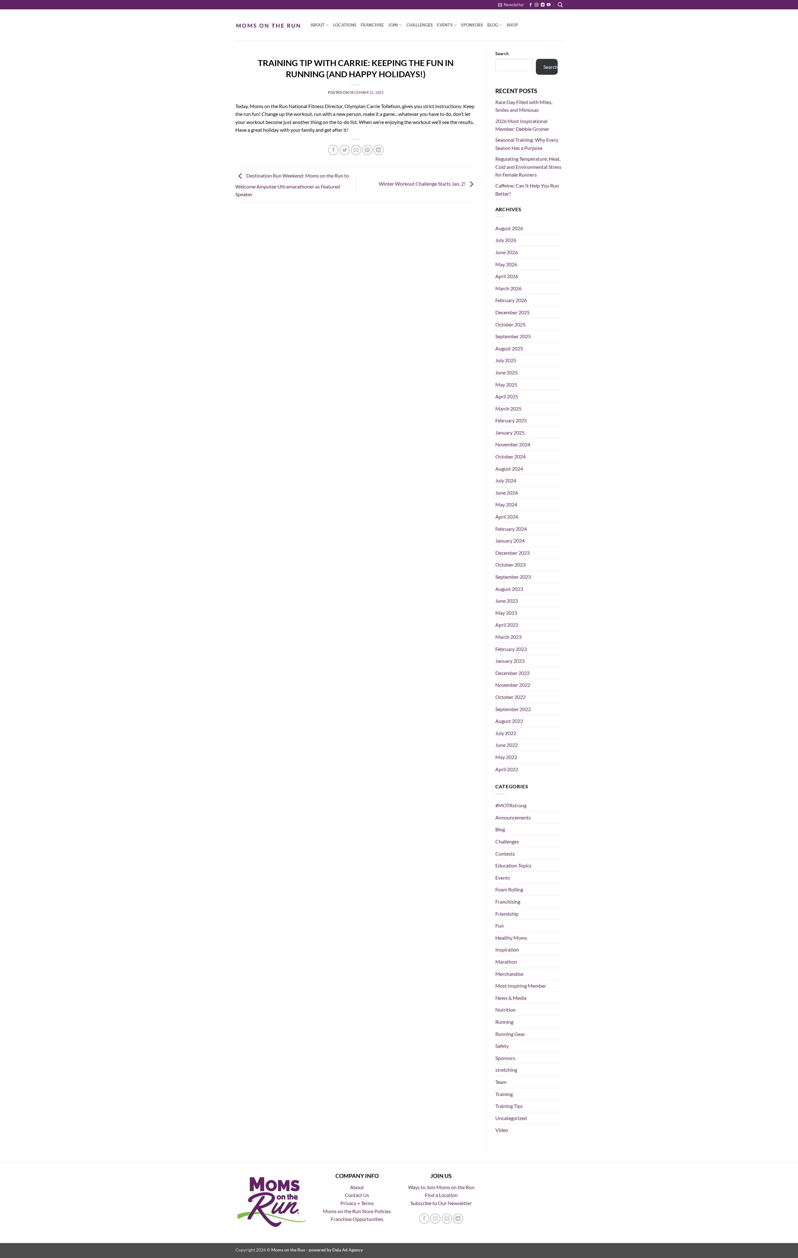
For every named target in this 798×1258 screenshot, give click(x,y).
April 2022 (506, 769)
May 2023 (506, 613)
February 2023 (511, 649)
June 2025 (506, 372)
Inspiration (507, 949)
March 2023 (508, 637)
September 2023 (513, 577)
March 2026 (508, 288)
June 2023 (506, 601)
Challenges (419, 24)
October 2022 (510, 697)
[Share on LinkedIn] (378, 150)
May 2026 (506, 264)
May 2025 (506, 384)
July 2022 (505, 733)
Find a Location (441, 1195)
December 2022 (512, 673)
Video (501, 1130)
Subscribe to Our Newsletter (441, 1203)
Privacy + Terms (357, 1203)
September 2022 (513, 709)
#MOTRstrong (510, 805)
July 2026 (505, 240)
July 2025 (505, 360)
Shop (512, 24)
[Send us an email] (447, 1218)
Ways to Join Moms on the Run (441, 1187)
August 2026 (509, 228)
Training (504, 1094)
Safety (502, 1046)
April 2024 (506, 517)
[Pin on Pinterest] (367, 150)
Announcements (513, 817)
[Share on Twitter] (344, 150)
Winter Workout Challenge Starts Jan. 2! (422, 184)
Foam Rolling (509, 889)
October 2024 (510, 456)
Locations (344, 24)
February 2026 (511, 300)
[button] (511, 4)
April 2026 (506, 276)
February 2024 (511, 529)
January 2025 (510, 432)
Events (445, 24)
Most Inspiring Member (520, 986)
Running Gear (510, 1034)
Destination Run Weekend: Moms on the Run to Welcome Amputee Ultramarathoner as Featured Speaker (292, 185)
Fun (499, 925)
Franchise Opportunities (357, 1219)
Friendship (506, 914)
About (317, 24)
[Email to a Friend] (356, 150)
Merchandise (509, 974)
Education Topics (513, 865)
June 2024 (506, 493)
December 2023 (512, 553)
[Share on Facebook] (333, 150)
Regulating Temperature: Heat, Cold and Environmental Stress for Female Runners (528, 167)
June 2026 (506, 252)
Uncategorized (511, 1118)
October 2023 (510, 564)
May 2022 (506, 757)
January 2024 (510, 541)
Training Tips (509, 1106)
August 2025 (509, 348)
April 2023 (506, 625)
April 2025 (506, 396)
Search (502, 53)
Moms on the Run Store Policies (357, 1211)
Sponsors (472, 24)
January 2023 (510, 661)
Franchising (507, 901)
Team (501, 1082)
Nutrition (505, 1010)
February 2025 (511, 420)
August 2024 (509, 469)
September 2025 (513, 336)
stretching (506, 1070)
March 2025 (508, 408)
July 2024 (505, 480)
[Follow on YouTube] (548, 5)
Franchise (372, 24)
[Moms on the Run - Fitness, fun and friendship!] (268, 25)
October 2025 (510, 324)
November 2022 (512, 685)
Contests (505, 854)
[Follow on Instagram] (536, 5)
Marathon (506, 962)
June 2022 (506, 745)
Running (504, 1022)
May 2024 (506, 504)
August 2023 (509, 589)
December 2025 (512, 312)
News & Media (510, 998)
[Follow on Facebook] (530, 5)
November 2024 (512, 444)
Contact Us (357, 1195)
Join (393, 24)
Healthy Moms (511, 938)
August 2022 (509, 721)
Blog (492, 24)
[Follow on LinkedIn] (543, 5)
